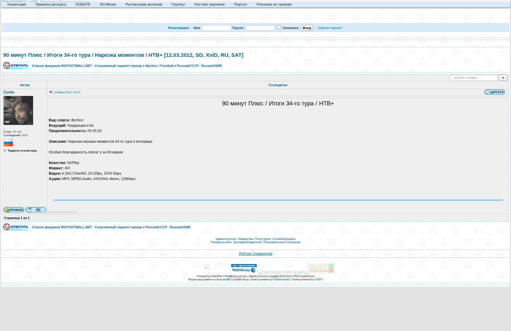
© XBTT (318, 279)
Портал (240, 4)
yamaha (242, 276)
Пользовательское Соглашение (281, 242)
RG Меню (108, 4)
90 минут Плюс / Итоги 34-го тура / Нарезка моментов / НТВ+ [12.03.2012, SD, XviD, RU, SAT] (123, 55)
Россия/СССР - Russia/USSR (199, 66)
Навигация (16, 4)
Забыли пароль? (330, 28)
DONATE (83, 4)
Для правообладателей (247, 242)
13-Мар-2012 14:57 (67, 92)
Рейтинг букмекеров (255, 254)
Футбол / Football (159, 66)
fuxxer (264, 276)
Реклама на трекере (274, 4)
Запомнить (290, 28)
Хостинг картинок (209, 4)
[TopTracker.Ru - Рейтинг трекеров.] (321, 272)
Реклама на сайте (221, 242)
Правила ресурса (50, 4)
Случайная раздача (283, 238)
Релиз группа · (263, 238)
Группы (178, 4)
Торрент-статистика (22, 150)
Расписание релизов (144, 4)
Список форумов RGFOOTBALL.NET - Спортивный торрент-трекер (87, 66)
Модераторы (245, 238)
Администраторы (226, 238)
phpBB (226, 279)
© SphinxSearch (281, 279)
